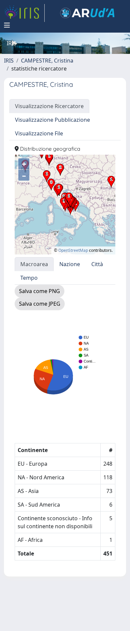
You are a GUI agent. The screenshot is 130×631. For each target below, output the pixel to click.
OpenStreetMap (73, 250)
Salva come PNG (39, 291)
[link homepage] (24, 13)
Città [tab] (97, 264)
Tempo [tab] (29, 277)
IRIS (9, 60)
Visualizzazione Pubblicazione (52, 119)
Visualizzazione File (39, 133)
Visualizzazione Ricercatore (49, 106)
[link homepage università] (87, 13)
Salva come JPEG (39, 303)
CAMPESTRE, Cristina (47, 60)
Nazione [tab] (69, 264)
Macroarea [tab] (34, 264)
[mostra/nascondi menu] (7, 25)
